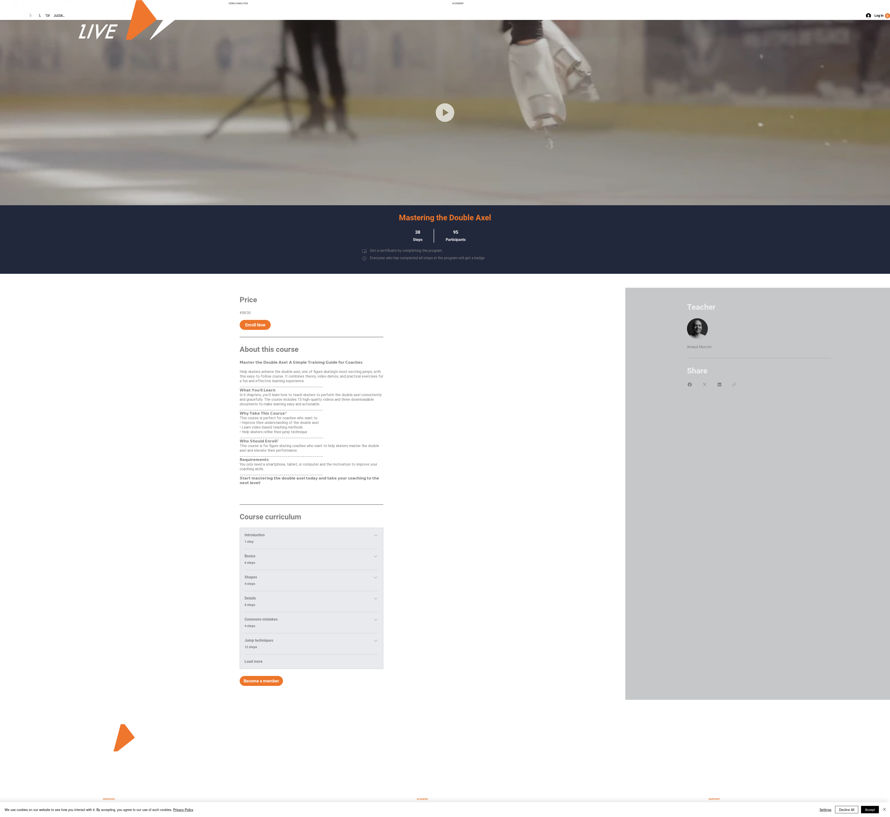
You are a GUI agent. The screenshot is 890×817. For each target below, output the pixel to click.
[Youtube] (857, 759)
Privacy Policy (183, 809)
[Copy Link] (734, 384)
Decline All (846, 809)
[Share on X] (704, 384)
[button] (445, 112)
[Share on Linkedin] (719, 384)
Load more (254, 661)
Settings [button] (825, 809)
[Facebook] (843, 759)
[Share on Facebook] (690, 384)
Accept (870, 809)
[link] (887, 15)
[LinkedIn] (829, 759)
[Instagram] (816, 759)
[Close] (884, 809)
